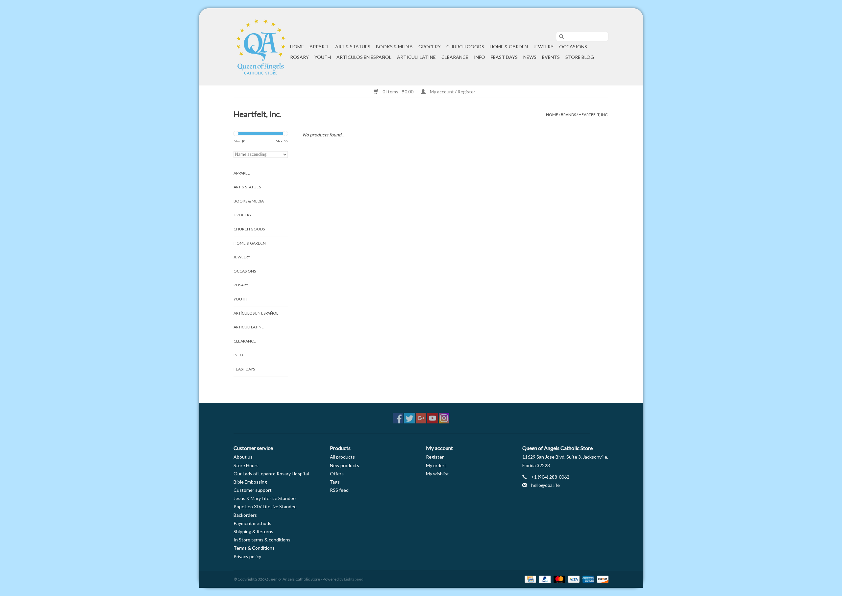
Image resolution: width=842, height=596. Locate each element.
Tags (335, 482)
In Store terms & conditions (262, 539)
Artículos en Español (363, 57)
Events (551, 57)
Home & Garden (509, 46)
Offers (337, 473)
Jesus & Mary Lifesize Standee (265, 498)
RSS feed (339, 490)
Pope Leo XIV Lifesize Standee (265, 506)
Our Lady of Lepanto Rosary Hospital (271, 473)
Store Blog (579, 57)
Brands (568, 114)
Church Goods (465, 46)
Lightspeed (353, 579)
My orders (436, 465)
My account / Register (452, 91)
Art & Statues (352, 46)
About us (243, 457)
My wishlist (437, 473)
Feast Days (504, 57)
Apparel (320, 46)
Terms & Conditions (254, 548)
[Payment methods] (529, 578)
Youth (322, 57)
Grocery (429, 46)
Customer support (253, 490)
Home (297, 46)
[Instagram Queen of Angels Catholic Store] (444, 418)
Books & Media (394, 46)
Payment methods (252, 523)
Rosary (299, 57)
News (529, 57)
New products (344, 465)
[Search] (559, 36)
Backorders (245, 515)
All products (342, 457)
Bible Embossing (250, 482)
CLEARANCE (454, 57)
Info (479, 57)
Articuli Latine (416, 57)
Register (435, 457)
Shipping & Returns (253, 531)
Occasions (573, 46)
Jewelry (543, 46)
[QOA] (261, 47)
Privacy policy (247, 556)
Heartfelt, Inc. (593, 114)
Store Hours (246, 465)
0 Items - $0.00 (398, 91)
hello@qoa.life (545, 485)
